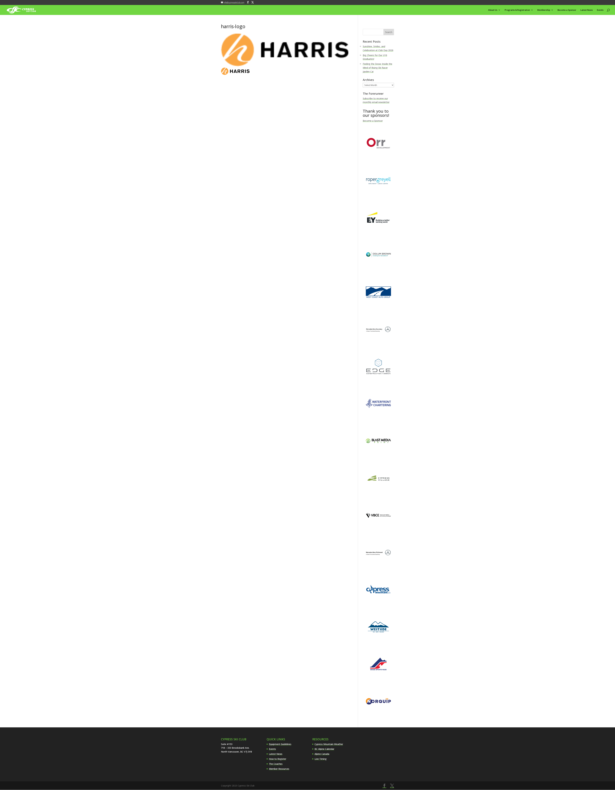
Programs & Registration (517, 10)
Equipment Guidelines (280, 744)
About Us (492, 10)
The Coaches (276, 763)
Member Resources (279, 768)
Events (600, 10)
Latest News (586, 10)
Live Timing (321, 758)
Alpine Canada (322, 753)
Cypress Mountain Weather (329, 744)
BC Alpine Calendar (324, 748)
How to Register (277, 758)
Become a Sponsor (567, 10)
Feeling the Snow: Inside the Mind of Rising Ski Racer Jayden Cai (377, 67)
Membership (543, 10)
